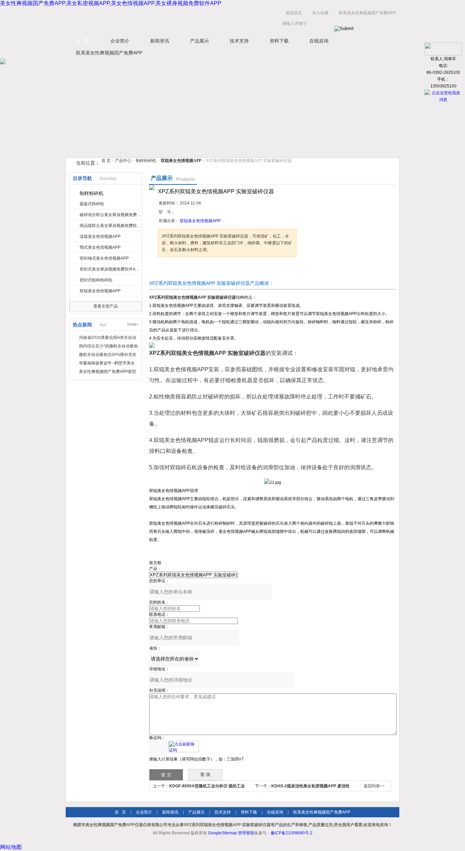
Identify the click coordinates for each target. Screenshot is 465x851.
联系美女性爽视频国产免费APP (367, 13)
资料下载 (279, 41)
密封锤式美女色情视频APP (104, 258)
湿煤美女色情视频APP (100, 236)
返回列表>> (374, 786)
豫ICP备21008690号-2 (291, 833)
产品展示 (199, 41)
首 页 (83, 41)
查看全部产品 (105, 306)
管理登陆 (246, 833)
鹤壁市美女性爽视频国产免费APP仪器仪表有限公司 (134, 20)
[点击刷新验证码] (183, 746)
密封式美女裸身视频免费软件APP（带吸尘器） (110, 269)
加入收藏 (320, 13)
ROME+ (133, 324)
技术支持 (239, 41)
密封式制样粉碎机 (96, 280)
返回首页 (294, 13)
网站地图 (11, 847)
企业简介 (119, 41)
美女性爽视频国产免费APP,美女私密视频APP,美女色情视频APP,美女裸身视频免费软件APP (110, 3)
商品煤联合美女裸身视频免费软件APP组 (110, 225)
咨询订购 (179, 270)
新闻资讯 (159, 41)
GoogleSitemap (222, 833)
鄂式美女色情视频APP (100, 247)
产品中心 (123, 160)
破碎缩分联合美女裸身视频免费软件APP (110, 214)
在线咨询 (318, 41)
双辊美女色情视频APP (100, 291)
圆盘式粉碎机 (92, 203)
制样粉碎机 (146, 160)
